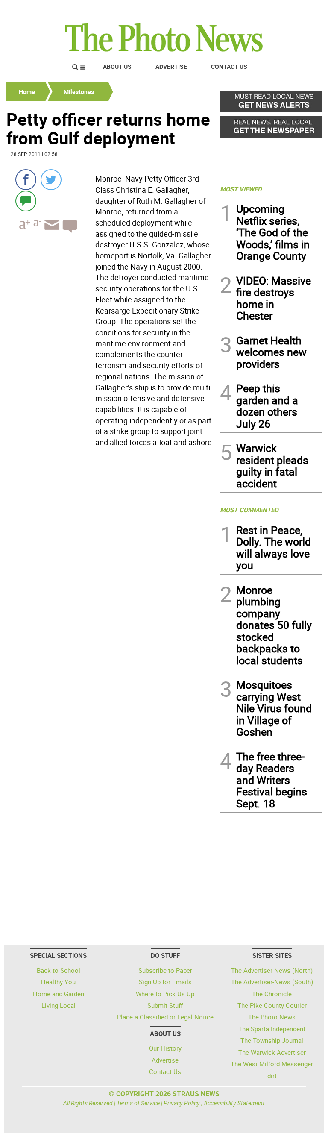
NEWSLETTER (253, 9)
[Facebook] (25, 179)
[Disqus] (110, 568)
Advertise (171, 66)
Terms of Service (138, 1103)
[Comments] (25, 200)
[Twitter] (51, 179)
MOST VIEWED (241, 189)
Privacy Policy (182, 1103)
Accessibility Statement (234, 1103)
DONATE (300, 9)
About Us (117, 66)
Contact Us (229, 66)
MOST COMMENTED (249, 509)
